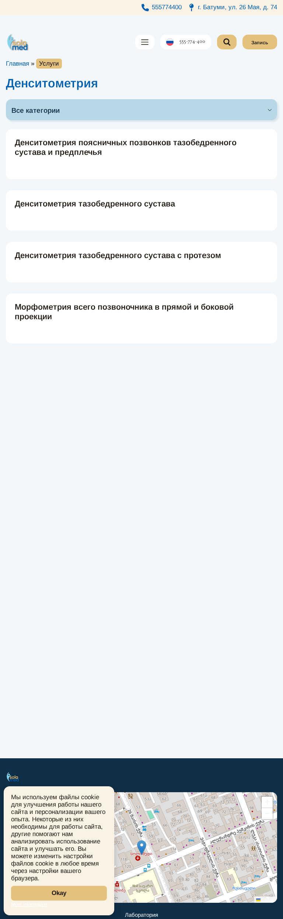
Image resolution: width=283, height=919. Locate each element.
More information (29, 904)
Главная (17, 63)
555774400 (167, 7)
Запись (259, 42)
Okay (59, 893)
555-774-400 (192, 42)
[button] (141, 847)
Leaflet (268, 899)
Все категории (35, 110)
